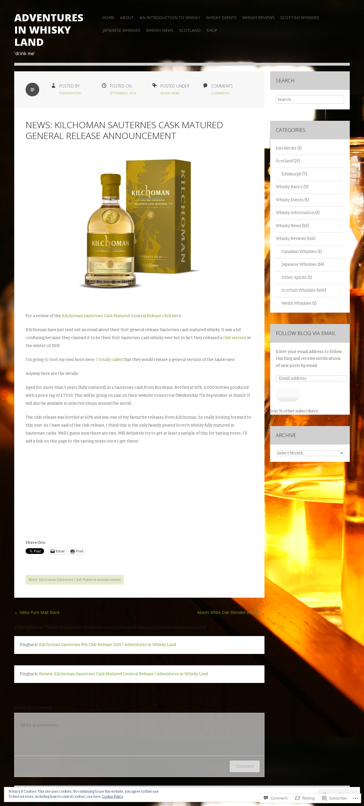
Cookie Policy (112, 797)
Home (108, 17)
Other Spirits (294, 277)
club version (234, 337)
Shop (211, 30)
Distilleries (286, 148)
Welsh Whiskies (296, 303)
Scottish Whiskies (299, 17)
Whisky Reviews (258, 17)
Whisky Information (295, 212)
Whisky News (159, 30)
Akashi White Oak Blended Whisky (230, 612)
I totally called (109, 359)
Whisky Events (221, 17)
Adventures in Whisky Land (48, 30)
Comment (245, 766)
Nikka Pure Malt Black (37, 612)
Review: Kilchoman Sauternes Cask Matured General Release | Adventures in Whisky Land (123, 674)
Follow (288, 394)
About (127, 17)
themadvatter (69, 93)
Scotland (190, 30)
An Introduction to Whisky (170, 17)
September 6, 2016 (123, 93)
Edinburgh (291, 174)
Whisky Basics (289, 186)
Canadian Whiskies (299, 251)
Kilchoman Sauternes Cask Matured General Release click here (121, 315)
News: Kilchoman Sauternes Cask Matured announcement (74, 580)
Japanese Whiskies (121, 30)
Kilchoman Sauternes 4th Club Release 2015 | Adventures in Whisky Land (107, 644)
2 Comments (220, 93)
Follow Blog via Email (306, 333)
